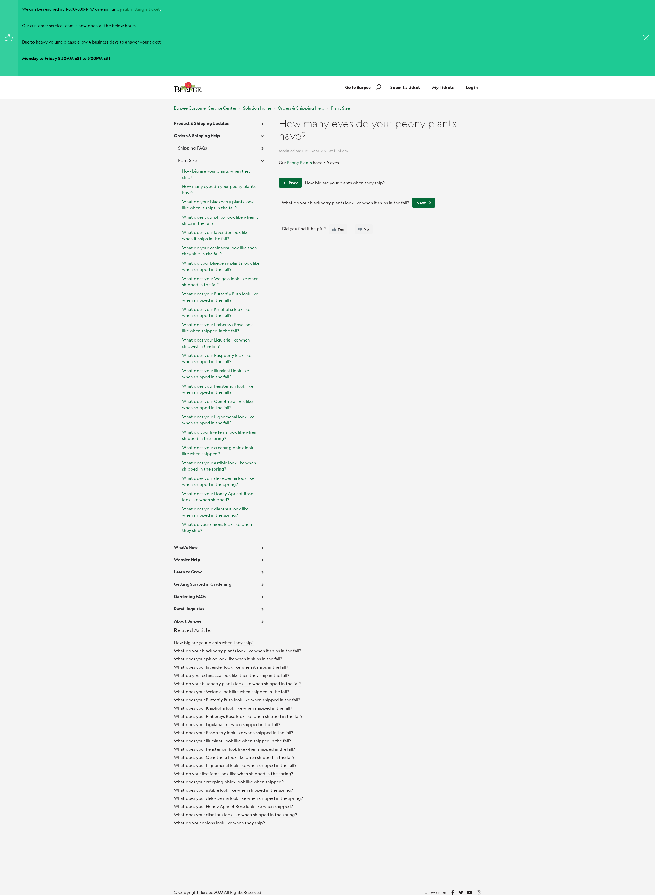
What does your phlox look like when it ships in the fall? (220, 220)
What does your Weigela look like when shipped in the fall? (220, 281)
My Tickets (443, 87)
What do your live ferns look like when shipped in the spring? (219, 435)
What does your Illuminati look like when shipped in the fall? (215, 373)
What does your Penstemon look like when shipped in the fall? (217, 389)
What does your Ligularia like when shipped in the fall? (216, 343)
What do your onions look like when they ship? (217, 527)
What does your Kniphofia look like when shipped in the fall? (216, 312)
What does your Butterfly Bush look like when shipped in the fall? (220, 297)
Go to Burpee (358, 87)
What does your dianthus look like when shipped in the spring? (215, 512)
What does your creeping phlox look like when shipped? (217, 450)
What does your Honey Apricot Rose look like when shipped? (217, 496)
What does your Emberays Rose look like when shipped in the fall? (217, 327)
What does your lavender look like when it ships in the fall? (215, 235)
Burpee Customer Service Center (205, 108)
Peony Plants (299, 162)
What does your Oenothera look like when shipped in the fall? (217, 404)
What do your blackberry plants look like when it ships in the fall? (218, 204)
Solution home (257, 108)
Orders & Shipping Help (301, 108)
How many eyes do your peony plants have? (219, 189)
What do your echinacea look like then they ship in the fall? (219, 251)
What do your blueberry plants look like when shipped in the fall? (220, 266)
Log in (472, 87)
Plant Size (340, 108)
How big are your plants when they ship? (216, 174)
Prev (293, 182)
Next (421, 202)
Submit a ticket (405, 87)
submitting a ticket (141, 9)
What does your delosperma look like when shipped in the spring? (218, 481)
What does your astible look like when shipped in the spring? (219, 466)
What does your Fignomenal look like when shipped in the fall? (218, 419)
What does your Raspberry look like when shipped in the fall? (216, 358)
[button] (377, 87)
